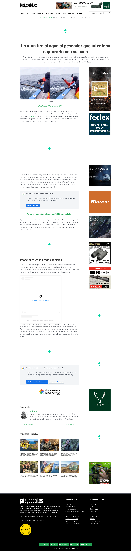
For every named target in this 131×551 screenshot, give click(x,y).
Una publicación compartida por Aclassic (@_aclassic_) (40, 320)
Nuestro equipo (71, 511)
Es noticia (93, 506)
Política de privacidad (73, 518)
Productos (93, 518)
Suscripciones (70, 508)
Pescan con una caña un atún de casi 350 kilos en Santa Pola (49, 214)
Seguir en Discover (56, 382)
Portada (42, 17)
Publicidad (69, 506)
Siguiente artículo (72, 424)
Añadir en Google (33, 205)
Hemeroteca (94, 525)
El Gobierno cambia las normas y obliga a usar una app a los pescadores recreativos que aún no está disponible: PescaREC (49, 454)
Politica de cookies (72, 521)
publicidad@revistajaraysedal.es (45, 518)
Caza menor (94, 513)
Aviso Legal (69, 516)
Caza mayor (94, 511)
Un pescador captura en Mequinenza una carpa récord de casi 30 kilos (48, 476)
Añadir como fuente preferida (37, 382)
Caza (92, 508)
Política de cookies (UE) (73, 525)
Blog (47, 17)
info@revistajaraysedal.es (37, 522)
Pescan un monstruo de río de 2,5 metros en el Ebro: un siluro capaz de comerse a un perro (29, 476)
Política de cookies (72, 523)
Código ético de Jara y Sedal (75, 513)
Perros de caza (95, 523)
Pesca (51, 17)
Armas (92, 521)
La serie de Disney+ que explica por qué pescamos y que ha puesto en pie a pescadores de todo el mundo (69, 454)
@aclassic (32, 116)
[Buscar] (110, 13)
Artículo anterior (26, 424)
